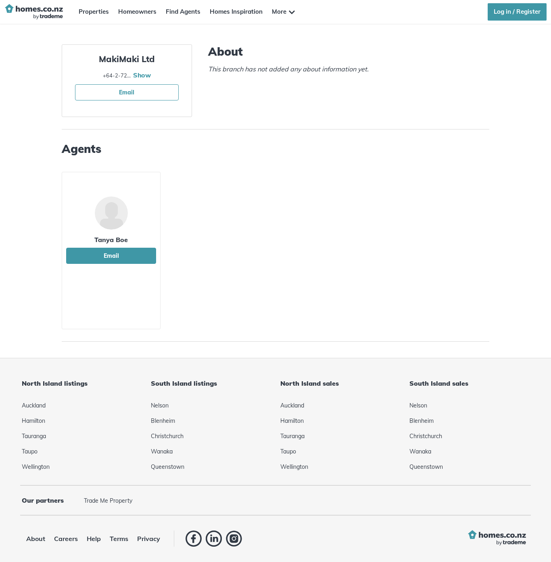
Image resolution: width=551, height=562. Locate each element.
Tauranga (34, 436)
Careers (66, 539)
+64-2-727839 (117, 75)
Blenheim (163, 420)
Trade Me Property (108, 500)
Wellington (36, 466)
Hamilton (33, 420)
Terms (119, 539)
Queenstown (167, 466)
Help (94, 539)
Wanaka (162, 451)
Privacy (148, 539)
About (35, 539)
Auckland (34, 405)
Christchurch (167, 436)
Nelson (160, 405)
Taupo (30, 451)
